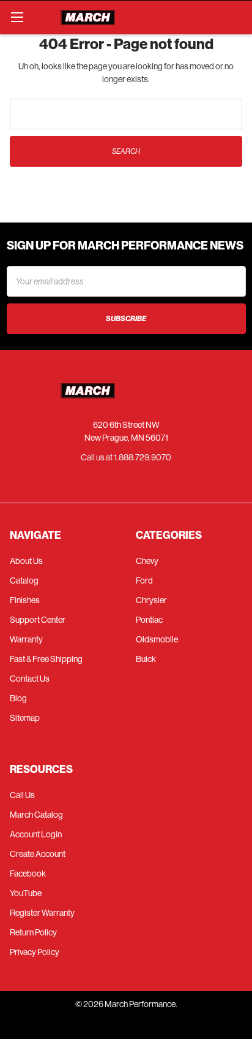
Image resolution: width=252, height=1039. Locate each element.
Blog (18, 698)
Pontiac (149, 620)
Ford (144, 580)
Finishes (25, 600)
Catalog (24, 580)
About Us (26, 561)
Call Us (22, 795)
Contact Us (30, 678)
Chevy (147, 561)
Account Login (36, 834)
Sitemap (25, 718)
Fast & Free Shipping (46, 659)
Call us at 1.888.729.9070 (126, 457)
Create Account (37, 854)
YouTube (26, 893)
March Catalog (36, 815)
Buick (146, 659)
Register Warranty (42, 913)
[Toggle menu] (17, 17)
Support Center (37, 620)
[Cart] (237, 17)
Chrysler (151, 600)
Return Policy (33, 932)
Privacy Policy (34, 952)
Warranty (26, 639)
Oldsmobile (157, 639)
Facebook (28, 873)
